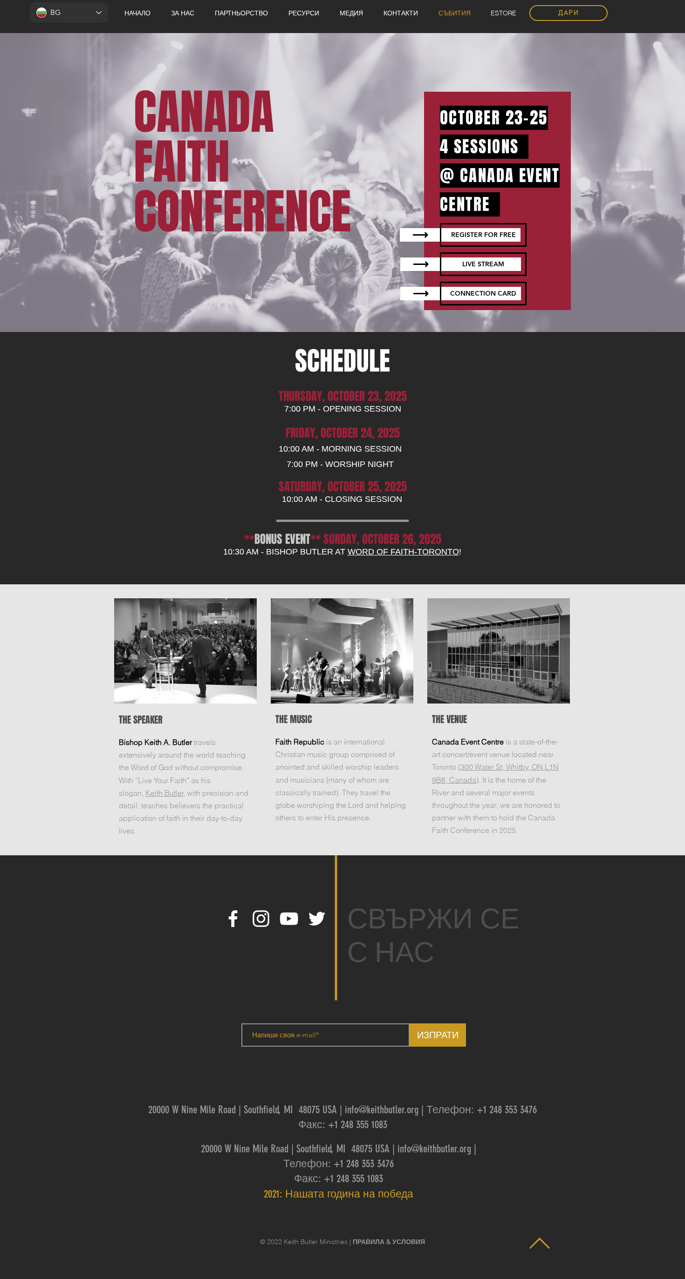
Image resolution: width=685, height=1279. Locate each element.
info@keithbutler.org (381, 1109)
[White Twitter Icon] (317, 918)
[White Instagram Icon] (261, 918)
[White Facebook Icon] (233, 918)
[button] (351, 13)
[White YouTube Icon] (289, 918)
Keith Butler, (165, 793)
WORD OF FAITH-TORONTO (403, 551)
